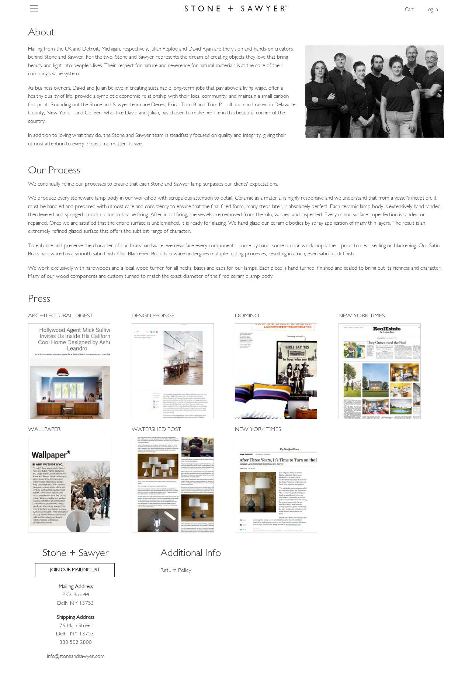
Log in (432, 10)
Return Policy (175, 570)
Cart (409, 10)
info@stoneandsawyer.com (76, 656)
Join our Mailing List (75, 570)
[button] (69, 373)
